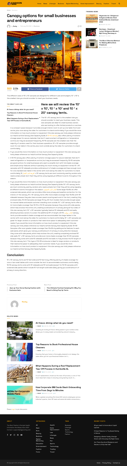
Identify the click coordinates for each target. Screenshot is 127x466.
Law (51, 432)
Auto (37, 431)
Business (61, 3)
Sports (52, 443)
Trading (52, 449)
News (45, 3)
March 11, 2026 (47, 393)
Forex (38, 452)
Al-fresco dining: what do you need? (20, 109)
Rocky (15, 26)
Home (39, 3)
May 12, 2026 (47, 372)
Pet (51, 441)
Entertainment (41, 446)
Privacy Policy (106, 463)
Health (52, 425)
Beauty (99, 3)
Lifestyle (52, 3)
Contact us (116, 463)
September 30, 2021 (106, 47)
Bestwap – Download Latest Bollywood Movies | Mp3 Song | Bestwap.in (109, 31)
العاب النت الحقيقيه (50, 190)
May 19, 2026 (47, 350)
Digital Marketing (72, 3)
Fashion (106, 3)
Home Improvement (87, 3)
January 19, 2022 (105, 36)
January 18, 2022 (105, 24)
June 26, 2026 (47, 326)
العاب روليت (68, 213)
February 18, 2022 (26, 26)
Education (39, 443)
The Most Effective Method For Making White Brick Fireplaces (109, 43)
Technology (54, 446)
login (13, 409)
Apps (37, 428)
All (37, 425)
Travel (113, 3)
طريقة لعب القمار (29, 173)
